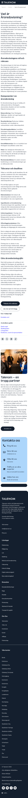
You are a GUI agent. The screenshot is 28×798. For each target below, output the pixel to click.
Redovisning (5, 557)
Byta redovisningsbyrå (8, 588)
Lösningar (5, 552)
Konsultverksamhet (7, 610)
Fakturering (5, 576)
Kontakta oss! (5, 317)
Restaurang (5, 614)
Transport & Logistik (7, 622)
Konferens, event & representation (11, 332)
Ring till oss (12, 446)
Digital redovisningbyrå (8, 584)
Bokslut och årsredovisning (9, 572)
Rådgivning (5, 560)
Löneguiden (4, 330)
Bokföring (4, 568)
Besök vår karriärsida (12, 480)
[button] (2, 2)
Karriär (3, 644)
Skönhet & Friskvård (7, 618)
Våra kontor (10, 462)
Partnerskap (5, 652)
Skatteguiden (5, 328)
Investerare (5, 640)
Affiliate (4, 648)
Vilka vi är (4, 636)
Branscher (5, 594)
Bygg (3, 602)
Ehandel (4, 606)
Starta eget (4, 326)
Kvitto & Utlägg (6, 580)
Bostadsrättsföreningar (8, 598)
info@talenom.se (11, 454)
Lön (3, 564)
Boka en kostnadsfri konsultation (15, 472)
